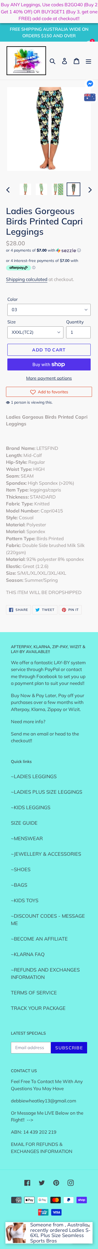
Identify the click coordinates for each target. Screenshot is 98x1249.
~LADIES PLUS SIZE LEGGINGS (46, 792)
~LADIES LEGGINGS (34, 776)
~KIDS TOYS (24, 900)
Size (11, 321)
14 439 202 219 (39, 1132)
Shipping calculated (26, 279)
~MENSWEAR (27, 838)
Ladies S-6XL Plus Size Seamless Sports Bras (60, 1235)
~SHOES (20, 869)
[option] (25, 189)
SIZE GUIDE (24, 823)
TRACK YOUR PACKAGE (38, 1008)
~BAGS (19, 885)
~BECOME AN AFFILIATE (39, 939)
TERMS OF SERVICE (34, 993)
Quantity (75, 321)
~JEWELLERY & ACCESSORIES (46, 854)
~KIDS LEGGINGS (30, 807)
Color (12, 299)
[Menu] (88, 60)
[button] (49, 250)
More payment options (49, 378)
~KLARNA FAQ (28, 954)
